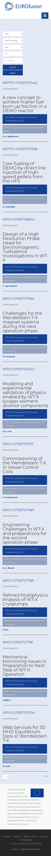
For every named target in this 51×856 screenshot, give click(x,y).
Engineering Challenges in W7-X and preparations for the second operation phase (25, 533)
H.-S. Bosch (8, 568)
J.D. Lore (7, 431)
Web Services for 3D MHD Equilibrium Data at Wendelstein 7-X (25, 734)
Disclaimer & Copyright (27, 843)
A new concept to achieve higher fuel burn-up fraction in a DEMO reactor (25, 104)
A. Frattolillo (9, 207)
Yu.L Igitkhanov (11, 136)
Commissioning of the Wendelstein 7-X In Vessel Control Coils (24, 465)
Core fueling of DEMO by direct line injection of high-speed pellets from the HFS (24, 172)
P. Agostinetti (10, 286)
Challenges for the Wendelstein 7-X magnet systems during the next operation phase (22, 322)
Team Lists (30, 836)
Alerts (43, 836)
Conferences (10, 89)
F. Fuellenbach (10, 497)
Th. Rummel (9, 356)
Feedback (27, 840)
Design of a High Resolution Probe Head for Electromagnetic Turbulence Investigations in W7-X (25, 247)
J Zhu (5, 629)
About (17, 836)
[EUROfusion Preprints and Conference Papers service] (23, 6)
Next (46, 776)
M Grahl (6, 766)
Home (6, 836)
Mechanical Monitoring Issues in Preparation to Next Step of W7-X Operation (24, 665)
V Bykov (7, 700)
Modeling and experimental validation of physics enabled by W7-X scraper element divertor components (25, 394)
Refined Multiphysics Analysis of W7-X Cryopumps (25, 599)
